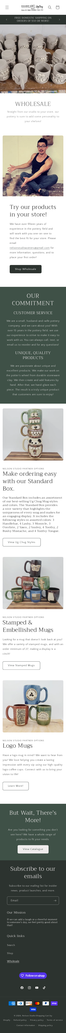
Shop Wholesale (25, 269)
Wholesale (13, 961)
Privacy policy (37, 1020)
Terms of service (55, 1020)
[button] (7, 7)
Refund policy (20, 1020)
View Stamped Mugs (21, 665)
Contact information (26, 1025)
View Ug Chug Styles (21, 542)
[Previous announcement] (6, 19)
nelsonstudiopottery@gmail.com (30, 247)
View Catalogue (33, 849)
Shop (10, 953)
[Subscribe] (55, 900)
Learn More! (15, 785)
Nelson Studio (28, 1016)
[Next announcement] (59, 19)
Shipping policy (45, 1025)
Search (11, 945)
